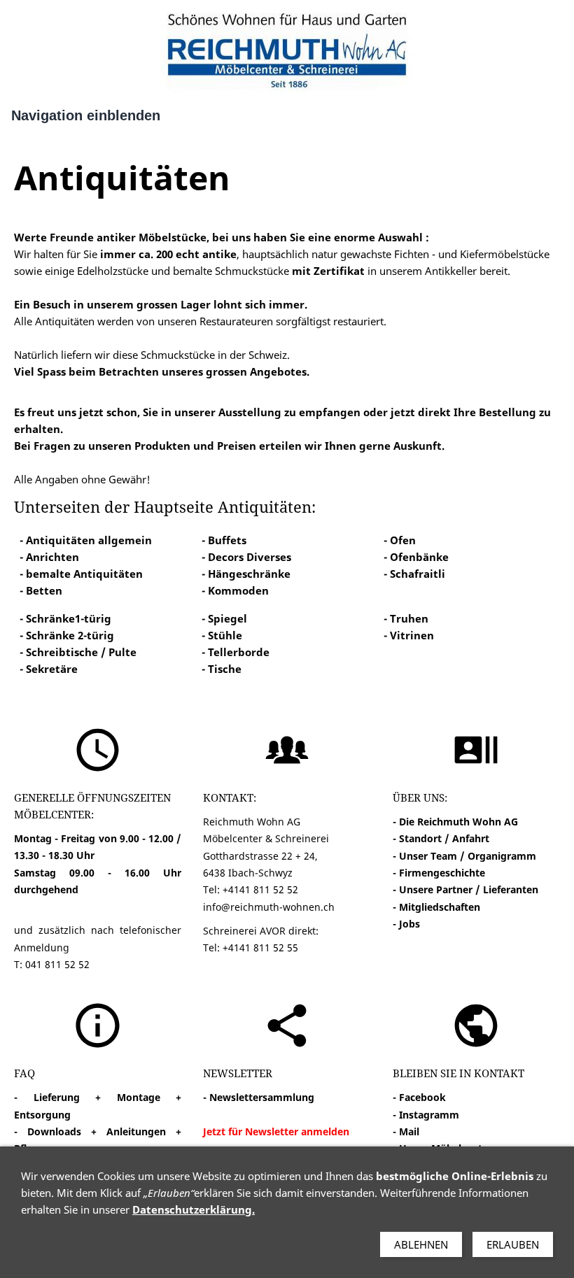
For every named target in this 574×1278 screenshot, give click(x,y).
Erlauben (512, 1244)
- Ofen (400, 540)
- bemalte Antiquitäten (81, 574)
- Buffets (224, 540)
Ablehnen (421, 1244)
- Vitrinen (409, 635)
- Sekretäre (49, 669)
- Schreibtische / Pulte (78, 652)
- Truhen (406, 618)
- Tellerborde (236, 652)
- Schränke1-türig (65, 618)
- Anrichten (49, 557)
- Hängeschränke (246, 574)
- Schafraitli (414, 574)
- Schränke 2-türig (67, 635)
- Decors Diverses (246, 557)
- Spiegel (224, 618)
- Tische (221, 669)
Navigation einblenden (85, 115)
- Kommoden (235, 590)
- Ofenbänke (416, 557)
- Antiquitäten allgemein (86, 540)
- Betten (41, 590)
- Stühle (222, 635)
